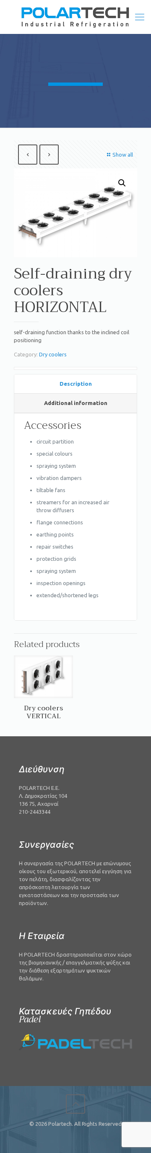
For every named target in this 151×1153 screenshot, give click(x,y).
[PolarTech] (75, 16)
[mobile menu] (140, 17)
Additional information (75, 403)
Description (76, 384)
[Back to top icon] (75, 1104)
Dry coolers (53, 354)
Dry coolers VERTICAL (43, 712)
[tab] (75, 384)
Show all (122, 154)
